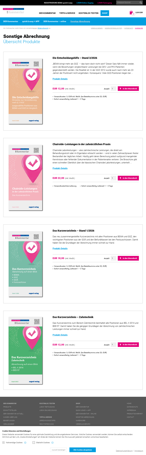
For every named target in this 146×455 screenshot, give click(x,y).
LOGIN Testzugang (105, 3)
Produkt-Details (60, 79)
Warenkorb (139, 28)
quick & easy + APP (30, 21)
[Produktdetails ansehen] (25, 91)
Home (129, 403)
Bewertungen (9, 421)
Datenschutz (128, 28)
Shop (105, 13)
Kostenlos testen (88, 13)
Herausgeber (8, 424)
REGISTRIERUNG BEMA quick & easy (58, 3)
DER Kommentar (47, 13)
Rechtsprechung (46, 424)
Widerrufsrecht (43, 28)
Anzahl (106, 89)
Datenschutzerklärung (124, 451)
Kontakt (130, 417)
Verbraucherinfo (97, 28)
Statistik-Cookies (43, 442)
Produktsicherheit (135, 414)
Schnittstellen (10, 410)
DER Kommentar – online (54, 21)
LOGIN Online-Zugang (85, 3)
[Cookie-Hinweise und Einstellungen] (25, 442)
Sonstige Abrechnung (80, 21)
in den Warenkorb (130, 89)
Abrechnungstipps (47, 421)
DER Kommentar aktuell (13, 414)
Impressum (138, 451)
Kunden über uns (10, 417)
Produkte (7, 407)
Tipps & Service (67, 13)
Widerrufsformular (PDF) (113, 28)
